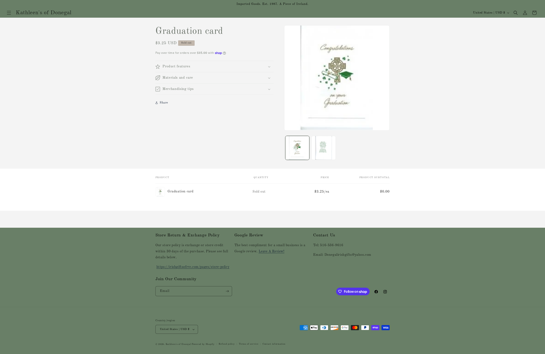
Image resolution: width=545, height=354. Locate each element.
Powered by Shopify (203, 344)
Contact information (273, 344)
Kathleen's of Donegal (179, 344)
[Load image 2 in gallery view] (323, 148)
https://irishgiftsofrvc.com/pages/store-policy (192, 267)
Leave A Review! (271, 251)
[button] (9, 12)
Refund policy (227, 344)
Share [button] (164, 102)
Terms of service (248, 344)
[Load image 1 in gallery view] (297, 148)
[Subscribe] (227, 291)
